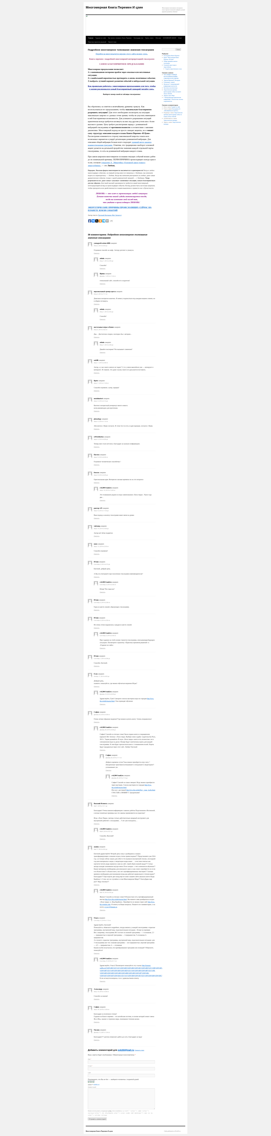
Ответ (180, 38)
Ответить (96, 253)
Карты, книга (149, 38)
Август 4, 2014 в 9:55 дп (101, 439)
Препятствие (112, 42)
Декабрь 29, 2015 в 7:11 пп (114, 757)
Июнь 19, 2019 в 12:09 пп (101, 991)
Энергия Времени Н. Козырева (172, 80)
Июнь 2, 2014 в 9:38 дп (100, 245)
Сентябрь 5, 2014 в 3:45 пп (108, 635)
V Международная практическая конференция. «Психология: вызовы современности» (173, 99)
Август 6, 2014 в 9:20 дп (101, 475)
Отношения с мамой (169, 82)
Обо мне (158, 38)
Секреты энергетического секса (173, 69)
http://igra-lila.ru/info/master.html (116, 899)
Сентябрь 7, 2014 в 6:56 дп (102, 658)
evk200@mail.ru (126, 1049)
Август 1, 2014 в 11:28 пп (101, 383)
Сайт (89, 1073)
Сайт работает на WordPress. (172, 1131)
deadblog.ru (96, 1084)
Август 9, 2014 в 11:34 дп (101, 510)
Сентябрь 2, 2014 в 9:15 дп (102, 564)
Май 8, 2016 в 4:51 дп (106, 831)
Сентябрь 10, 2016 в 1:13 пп (102, 920)
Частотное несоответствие (170, 88)
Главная (90, 38)
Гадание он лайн (100, 38)
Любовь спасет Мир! (169, 95)
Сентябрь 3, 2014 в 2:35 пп (108, 584)
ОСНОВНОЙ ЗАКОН (169, 38)
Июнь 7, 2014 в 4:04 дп (106, 312)
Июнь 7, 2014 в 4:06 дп (106, 345)
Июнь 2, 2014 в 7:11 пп (100, 294)
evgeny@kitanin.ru (110, 907)
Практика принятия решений (97, 42)
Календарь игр (138, 38)
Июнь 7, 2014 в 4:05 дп (106, 261)
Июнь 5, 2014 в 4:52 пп (100, 329)
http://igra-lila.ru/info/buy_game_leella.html (140, 790)
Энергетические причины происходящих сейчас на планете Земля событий (172, 91)
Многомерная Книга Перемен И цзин (114, 7)
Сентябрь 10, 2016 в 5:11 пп (108, 961)
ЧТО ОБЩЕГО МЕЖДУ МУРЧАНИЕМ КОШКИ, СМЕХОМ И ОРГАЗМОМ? (171, 76)
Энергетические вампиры (170, 120)
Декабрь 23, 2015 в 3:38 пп (102, 714)
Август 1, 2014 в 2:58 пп (101, 363)
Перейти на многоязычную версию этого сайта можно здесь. (122, 53)
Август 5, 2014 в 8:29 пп (101, 457)
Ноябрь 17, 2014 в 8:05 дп (101, 676)
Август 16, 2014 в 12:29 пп (107, 490)
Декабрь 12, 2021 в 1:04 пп (102, 1032)
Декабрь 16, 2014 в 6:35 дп (108, 694)
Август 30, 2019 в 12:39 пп (101, 1009)
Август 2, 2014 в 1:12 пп (101, 421)
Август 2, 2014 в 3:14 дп (101, 401)
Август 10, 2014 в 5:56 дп (101, 528)
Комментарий (92, 1087)
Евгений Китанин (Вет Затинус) (110, 215)
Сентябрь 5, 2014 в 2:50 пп (102, 620)
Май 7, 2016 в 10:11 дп (100, 806)
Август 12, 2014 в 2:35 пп (101, 546)
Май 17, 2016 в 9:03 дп (100, 849)
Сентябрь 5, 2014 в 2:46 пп (102, 602)
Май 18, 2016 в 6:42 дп (106, 892)
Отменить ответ (139, 1050)
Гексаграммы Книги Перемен (171, 55)
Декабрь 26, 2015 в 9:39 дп (108, 730)
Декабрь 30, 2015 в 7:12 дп (120, 778)
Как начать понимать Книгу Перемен (120, 38)
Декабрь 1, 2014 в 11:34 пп (108, 276)
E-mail (90, 1066)
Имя (89, 1059)
